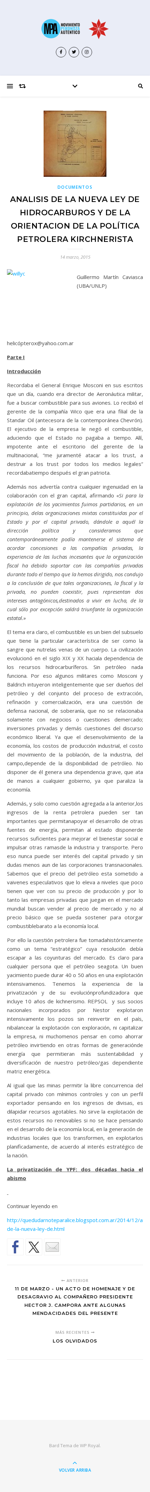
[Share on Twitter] (33, 1247)
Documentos (75, 187)
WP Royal (90, 1445)
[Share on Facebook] (15, 1247)
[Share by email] (52, 1247)
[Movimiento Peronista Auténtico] (75, 29)
